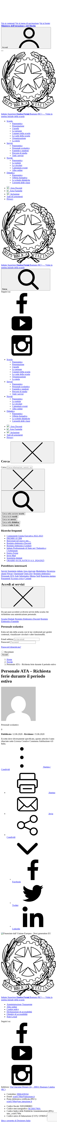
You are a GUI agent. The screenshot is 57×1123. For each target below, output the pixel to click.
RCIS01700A (34, 1108)
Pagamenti (5, 578)
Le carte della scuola (21, 136)
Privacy (10, 199)
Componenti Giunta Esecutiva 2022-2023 (25, 536)
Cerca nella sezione (13, 514)
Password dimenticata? (11, 647)
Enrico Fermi (12, 553)
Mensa (33, 576)
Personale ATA (7, 576)
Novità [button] (10, 158)
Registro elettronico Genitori (19, 546)
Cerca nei (9, 519)
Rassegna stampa (48, 576)
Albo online (17, 170)
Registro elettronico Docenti (19, 543)
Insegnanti (18, 573)
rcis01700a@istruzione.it (24, 1096)
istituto (20, 571)
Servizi (4, 571)
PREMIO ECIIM (14, 538)
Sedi (38, 576)
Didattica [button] (11, 173)
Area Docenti (15, 188)
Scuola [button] (10, 121)
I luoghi (15, 128)
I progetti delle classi (21, 182)
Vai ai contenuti (8, 23)
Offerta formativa (19, 178)
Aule (17, 576)
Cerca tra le (9, 517)
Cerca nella (10, 522)
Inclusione (14, 194)
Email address (7, 639)
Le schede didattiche (21, 180)
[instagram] (22, 355)
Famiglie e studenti (20, 150)
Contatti (27, 578)
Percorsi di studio (19, 153)
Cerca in (10, 525)
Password (5, 642)
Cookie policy (13, 1009)
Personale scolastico (21, 148)
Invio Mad (11, 555)
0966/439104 (22, 1094)
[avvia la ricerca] (23, 501)
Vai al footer (44, 23)
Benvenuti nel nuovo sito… (19, 541)
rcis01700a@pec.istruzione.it (19, 1101)
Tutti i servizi (18, 155)
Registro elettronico (41, 573)
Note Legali (12, 1017)
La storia (16, 141)
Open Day (28, 573)
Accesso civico (17, 578)
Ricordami (9, 652)
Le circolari (17, 165)
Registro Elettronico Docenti (27, 619)
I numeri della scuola (21, 133)
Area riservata (29, 571)
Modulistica (41, 571)
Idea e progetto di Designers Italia (15, 1120)
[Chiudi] (32, 452)
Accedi (5, 655)
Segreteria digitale (14, 558)
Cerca (3, 467)
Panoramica (17, 123)
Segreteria (12, 571)
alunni (4, 573)
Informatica (24, 576)
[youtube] (22, 334)
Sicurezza (51, 571)
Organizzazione (19, 138)
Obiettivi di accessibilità (17, 1014)
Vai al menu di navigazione (27, 23)
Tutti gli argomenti (15, 196)
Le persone (17, 131)
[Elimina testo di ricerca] (23, 480)
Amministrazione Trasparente (19, 1004)
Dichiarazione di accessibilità (19, 1012)
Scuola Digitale (8, 619)
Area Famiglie (15, 191)
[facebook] (22, 313)
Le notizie (16, 163)
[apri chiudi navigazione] (2, 50)
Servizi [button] (10, 143)
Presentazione (18, 126)
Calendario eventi (20, 168)
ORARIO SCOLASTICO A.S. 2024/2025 (25, 560)
